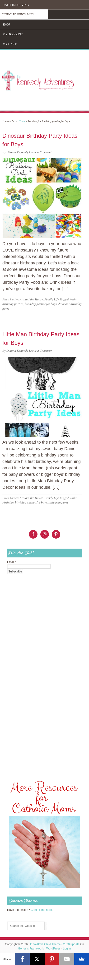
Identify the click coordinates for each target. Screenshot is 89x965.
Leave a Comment (40, 152)
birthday (8, 502)
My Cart (10, 44)
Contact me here (41, 910)
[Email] (66, 959)
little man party (58, 502)
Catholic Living (16, 5)
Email (11, 562)
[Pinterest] (52, 959)
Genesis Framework (31, 948)
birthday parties (12, 304)
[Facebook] (22, 959)
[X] (37, 959)
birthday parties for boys (41, 304)
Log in (67, 948)
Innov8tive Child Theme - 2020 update (55, 944)
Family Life (51, 299)
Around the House (31, 299)
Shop (6, 24)
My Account (13, 34)
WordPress (53, 948)
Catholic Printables (18, 14)
